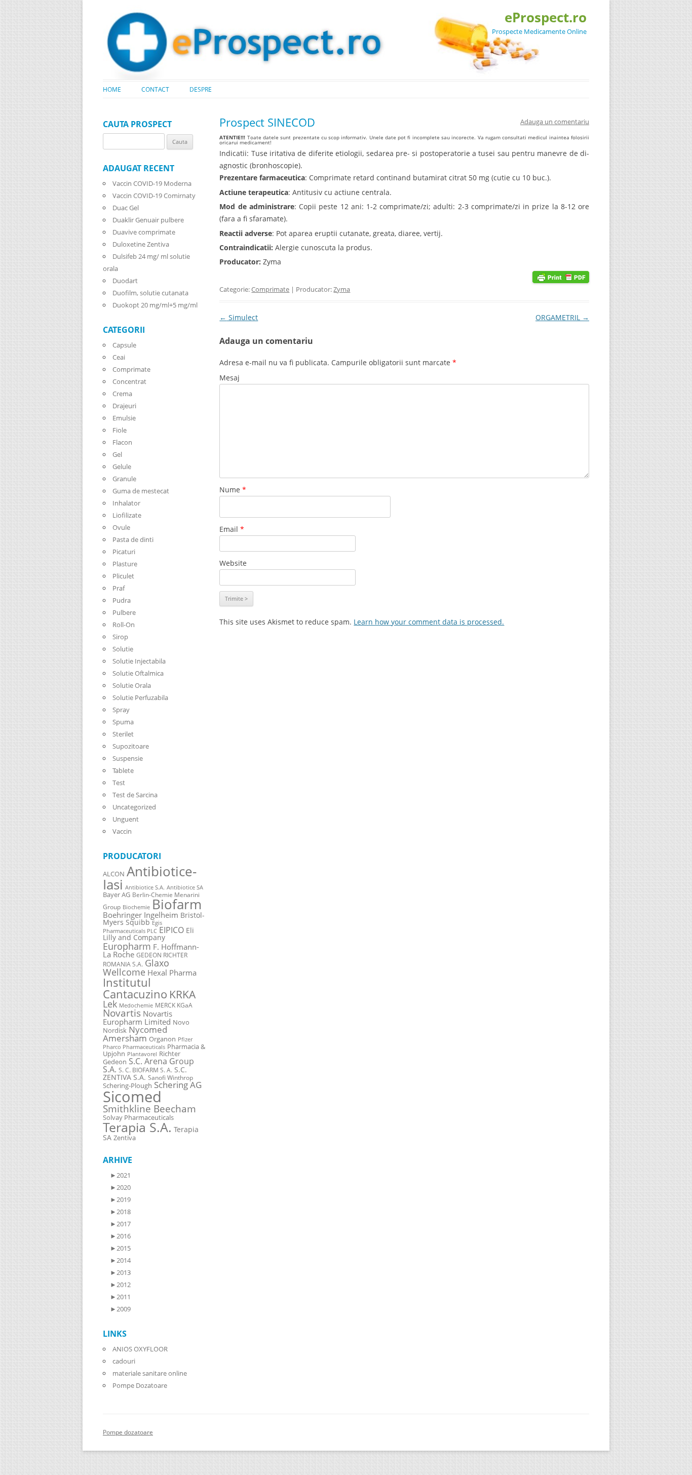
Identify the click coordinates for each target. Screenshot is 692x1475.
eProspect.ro (546, 17)
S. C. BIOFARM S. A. (145, 1070)
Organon (162, 1039)
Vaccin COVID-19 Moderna (151, 183)
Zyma (341, 289)
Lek (110, 1003)
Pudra (121, 600)
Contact (155, 89)
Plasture (124, 563)
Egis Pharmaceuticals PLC (132, 927)
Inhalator (126, 503)
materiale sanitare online (149, 1373)
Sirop (120, 636)
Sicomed (132, 1096)
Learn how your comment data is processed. (429, 622)
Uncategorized (134, 806)
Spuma (123, 721)
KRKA (182, 994)
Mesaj (229, 377)
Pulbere (124, 612)
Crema (122, 393)
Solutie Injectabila (139, 661)
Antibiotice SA (185, 887)
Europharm (127, 946)
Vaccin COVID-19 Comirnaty (154, 195)
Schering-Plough (127, 1085)
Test (118, 782)
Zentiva (124, 1137)
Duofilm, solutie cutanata (150, 292)
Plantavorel (142, 1054)
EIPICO (171, 930)
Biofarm (177, 904)
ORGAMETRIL (562, 317)
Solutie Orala (131, 685)
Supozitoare (130, 746)
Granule (124, 478)
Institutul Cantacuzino (135, 988)
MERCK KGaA (174, 1005)
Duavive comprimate (143, 232)
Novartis (122, 1012)
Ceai (118, 357)
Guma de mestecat (140, 490)
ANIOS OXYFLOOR (140, 1348)
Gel (117, 454)
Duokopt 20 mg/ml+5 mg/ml (155, 304)
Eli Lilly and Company (148, 933)
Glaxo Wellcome (136, 967)
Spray (121, 709)
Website (233, 563)
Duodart (125, 280)
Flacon (122, 442)
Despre (200, 89)
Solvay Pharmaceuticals (138, 1117)
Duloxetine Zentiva (140, 244)
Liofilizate (126, 515)
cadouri (123, 1361)
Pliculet (123, 575)
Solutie (122, 648)
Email (231, 529)
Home (112, 89)
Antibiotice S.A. (145, 887)
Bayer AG (116, 894)
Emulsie (124, 417)
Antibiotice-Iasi (150, 878)
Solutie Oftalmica (138, 673)
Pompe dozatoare (128, 1432)
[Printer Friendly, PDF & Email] (560, 276)
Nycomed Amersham (135, 1034)
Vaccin (122, 831)
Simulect (238, 317)
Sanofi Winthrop (170, 1077)
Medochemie (136, 1005)
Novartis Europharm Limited (137, 1017)
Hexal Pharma (172, 972)
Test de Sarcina (135, 794)
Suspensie (127, 758)
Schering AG (178, 1085)
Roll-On (123, 624)
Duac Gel (125, 207)
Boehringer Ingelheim (140, 915)
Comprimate (270, 289)
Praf (118, 588)
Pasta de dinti (132, 539)
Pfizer (185, 1039)
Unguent (125, 819)
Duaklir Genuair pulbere (148, 219)
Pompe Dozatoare (139, 1385)
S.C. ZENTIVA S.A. (145, 1073)
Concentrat (129, 381)
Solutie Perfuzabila (140, 697)
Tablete (123, 770)
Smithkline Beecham (149, 1108)
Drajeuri (124, 405)
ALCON (114, 874)
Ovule (121, 527)
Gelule (121, 466)
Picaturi (123, 551)
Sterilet (123, 734)
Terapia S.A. (137, 1127)
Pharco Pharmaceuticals (134, 1047)
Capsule (124, 345)
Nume (232, 489)
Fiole (119, 430)
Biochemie (136, 907)
